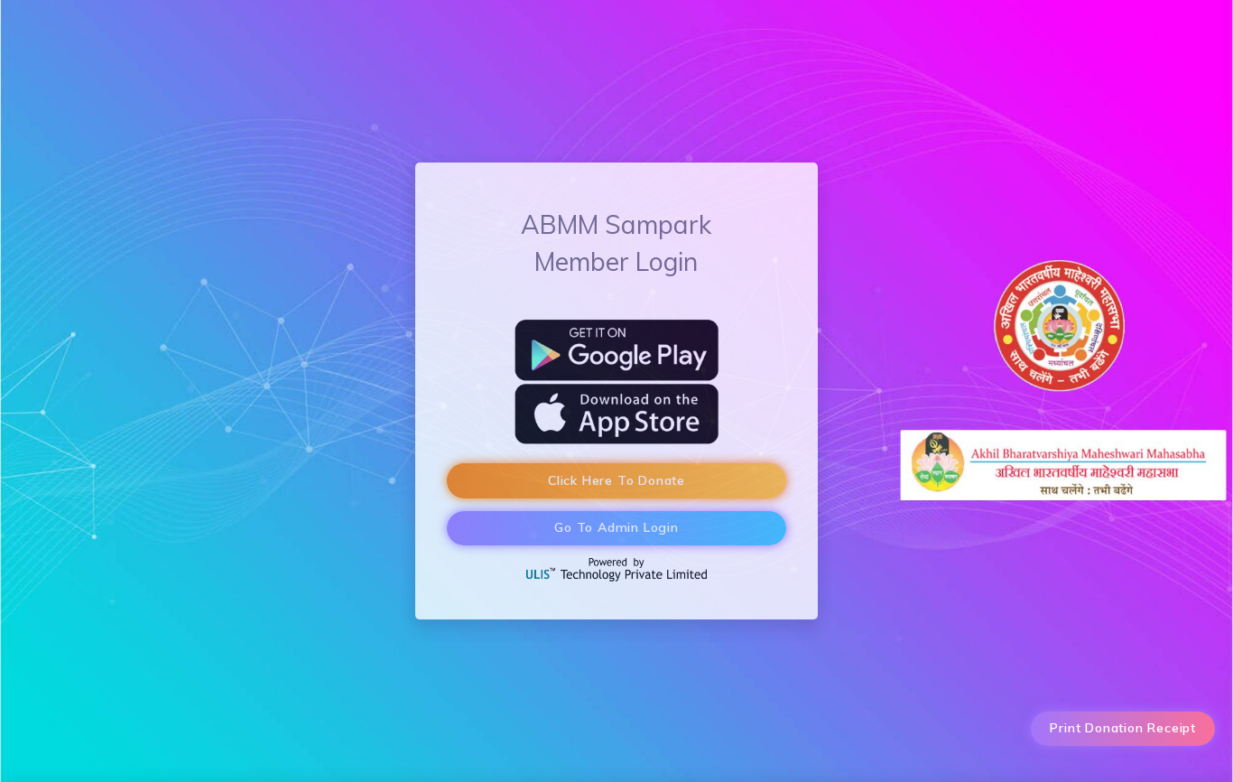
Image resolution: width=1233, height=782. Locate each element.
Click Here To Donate (616, 480)
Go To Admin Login (616, 527)
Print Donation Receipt (1123, 728)
